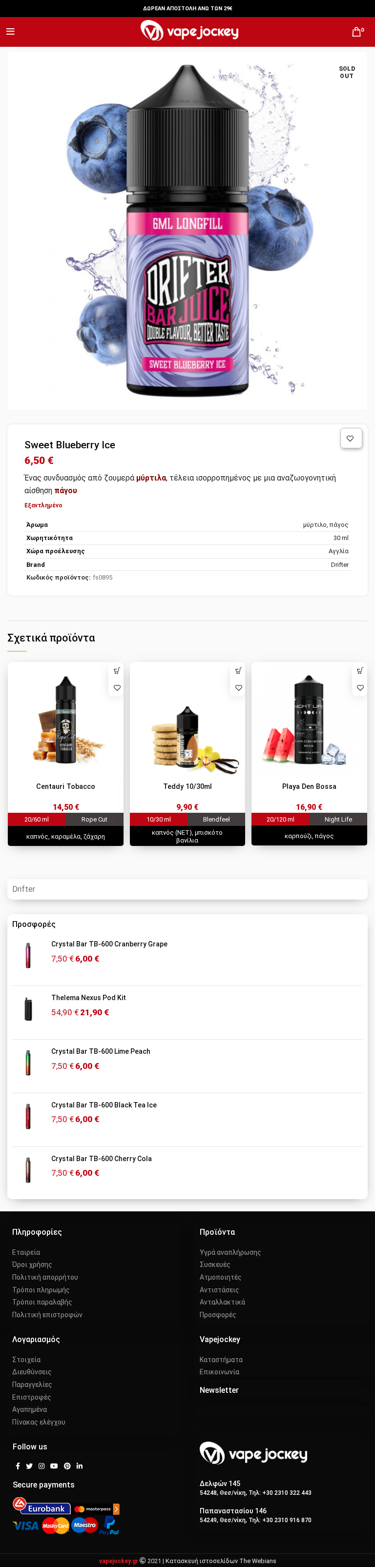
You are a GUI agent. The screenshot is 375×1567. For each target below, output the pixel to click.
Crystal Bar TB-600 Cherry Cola (101, 1159)
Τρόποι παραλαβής (42, 1302)
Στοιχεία (26, 1360)
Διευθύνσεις (32, 1372)
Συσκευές (215, 1264)
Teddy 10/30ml (187, 787)
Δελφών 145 (220, 1483)
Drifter (23, 889)
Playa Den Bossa (309, 787)
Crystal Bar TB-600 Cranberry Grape (109, 944)
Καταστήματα (221, 1360)
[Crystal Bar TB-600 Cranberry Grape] (28, 959)
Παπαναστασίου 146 (233, 1511)
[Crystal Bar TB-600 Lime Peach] (28, 1066)
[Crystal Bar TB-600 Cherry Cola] (28, 1173)
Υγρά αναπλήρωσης (230, 1252)
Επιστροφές (31, 1397)
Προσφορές (218, 1315)
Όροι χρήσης (32, 1264)
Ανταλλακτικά (222, 1302)
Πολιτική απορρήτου (45, 1277)
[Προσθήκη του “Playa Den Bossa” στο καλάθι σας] (360, 670)
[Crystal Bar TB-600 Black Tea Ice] (28, 1120)
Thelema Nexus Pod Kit (88, 998)
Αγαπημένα (29, 1409)
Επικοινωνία (219, 1372)
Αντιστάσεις (219, 1290)
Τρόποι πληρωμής (41, 1290)
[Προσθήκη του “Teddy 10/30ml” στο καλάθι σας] (238, 670)
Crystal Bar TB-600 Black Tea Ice (104, 1105)
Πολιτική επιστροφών (47, 1315)
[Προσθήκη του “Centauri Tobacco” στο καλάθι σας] (116, 670)
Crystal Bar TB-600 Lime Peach (100, 1051)
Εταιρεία (26, 1252)
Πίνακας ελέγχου (38, 1422)
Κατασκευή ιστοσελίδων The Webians (221, 1561)
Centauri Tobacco (65, 787)
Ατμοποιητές (221, 1277)
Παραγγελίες (32, 1384)
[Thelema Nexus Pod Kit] (28, 1012)
